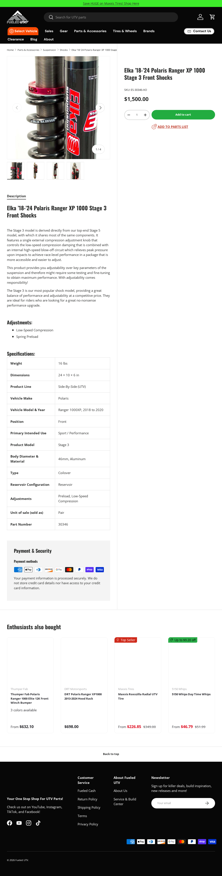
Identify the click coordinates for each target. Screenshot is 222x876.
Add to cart (183, 114)
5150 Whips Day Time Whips (191, 694)
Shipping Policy (89, 807)
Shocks (64, 50)
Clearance (16, 39)
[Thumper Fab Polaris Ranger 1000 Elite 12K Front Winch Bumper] (30, 664)
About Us (120, 790)
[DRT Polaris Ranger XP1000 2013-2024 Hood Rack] (84, 664)
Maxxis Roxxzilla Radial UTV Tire (137, 696)
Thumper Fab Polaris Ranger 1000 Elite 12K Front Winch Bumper (30, 698)
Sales (49, 31)
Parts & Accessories (28, 50)
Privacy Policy (88, 824)
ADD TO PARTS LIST (173, 126)
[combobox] (111, 17)
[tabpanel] (58, 367)
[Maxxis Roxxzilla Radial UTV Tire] (138, 664)
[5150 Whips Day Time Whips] (191, 664)
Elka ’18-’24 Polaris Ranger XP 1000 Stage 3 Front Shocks (96, 50)
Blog (33, 39)
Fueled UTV (21, 860)
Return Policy (87, 799)
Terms (82, 816)
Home (10, 50)
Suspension (49, 50)
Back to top (111, 754)
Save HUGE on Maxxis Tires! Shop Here (111, 3)
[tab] (16, 196)
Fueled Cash (87, 790)
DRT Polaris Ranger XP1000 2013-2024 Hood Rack (83, 696)
